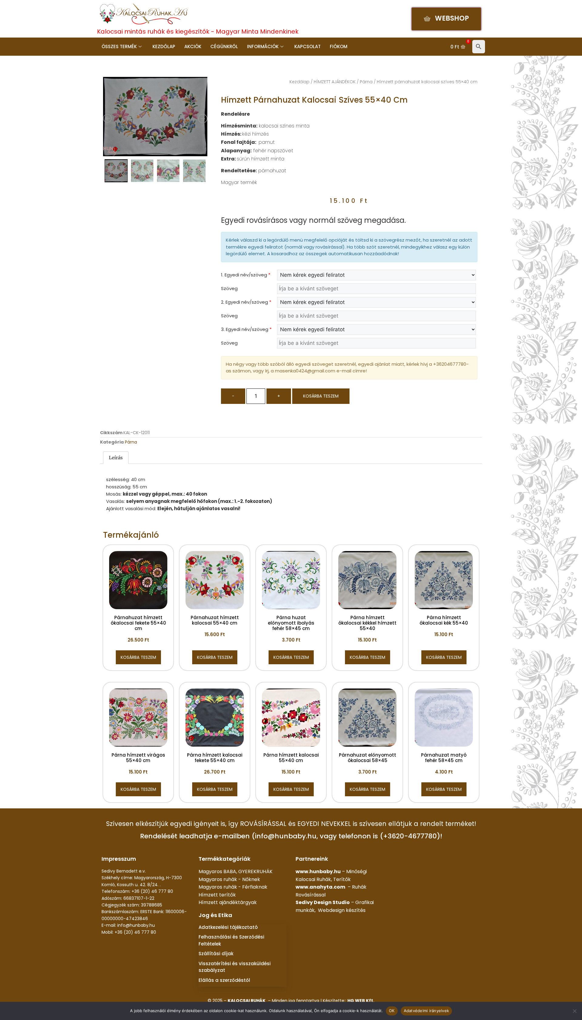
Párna (366, 82)
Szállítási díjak (216, 953)
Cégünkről (224, 46)
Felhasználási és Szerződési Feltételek (231, 940)
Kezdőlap (163, 46)
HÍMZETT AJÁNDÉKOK (335, 82)
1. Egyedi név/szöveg (245, 275)
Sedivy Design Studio (323, 902)
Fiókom (338, 46)
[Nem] (574, 1011)
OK (392, 1010)
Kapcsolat (307, 46)
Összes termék (119, 46)
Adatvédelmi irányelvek (426, 1010)
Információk (263, 46)
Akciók (192, 46)
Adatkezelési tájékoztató (228, 927)
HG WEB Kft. (360, 1001)
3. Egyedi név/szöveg (246, 329)
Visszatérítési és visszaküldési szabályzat (235, 967)
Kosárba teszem (321, 396)
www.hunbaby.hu (318, 871)
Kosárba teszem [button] (138, 657)
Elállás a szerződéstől (224, 980)
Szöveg (229, 288)
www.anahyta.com (320, 886)
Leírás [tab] (116, 457)
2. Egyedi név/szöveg (246, 302)
